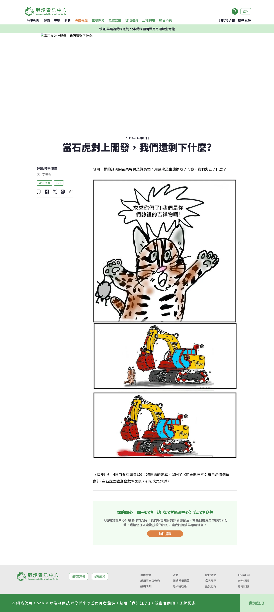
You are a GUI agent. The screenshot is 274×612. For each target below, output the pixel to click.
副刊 (67, 20)
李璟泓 (46, 174)
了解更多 (188, 602)
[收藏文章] (39, 192)
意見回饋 (243, 586)
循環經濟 (131, 20)
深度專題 (81, 20)
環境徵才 (145, 575)
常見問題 (210, 581)
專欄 (57, 20)
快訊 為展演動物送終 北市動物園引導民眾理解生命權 (137, 28)
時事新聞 (33, 20)
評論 (47, 20)
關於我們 (210, 575)
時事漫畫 (50, 168)
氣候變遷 (115, 20)
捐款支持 (244, 20)
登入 (246, 11)
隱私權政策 (180, 586)
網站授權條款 (181, 581)
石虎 (59, 183)
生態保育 (98, 20)
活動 (175, 575)
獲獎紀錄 (210, 586)
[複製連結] (71, 192)
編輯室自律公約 (150, 581)
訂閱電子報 (227, 20)
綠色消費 (165, 20)
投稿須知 (145, 586)
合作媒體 (243, 581)
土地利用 (148, 20)
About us (244, 575)
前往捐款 (165, 533)
